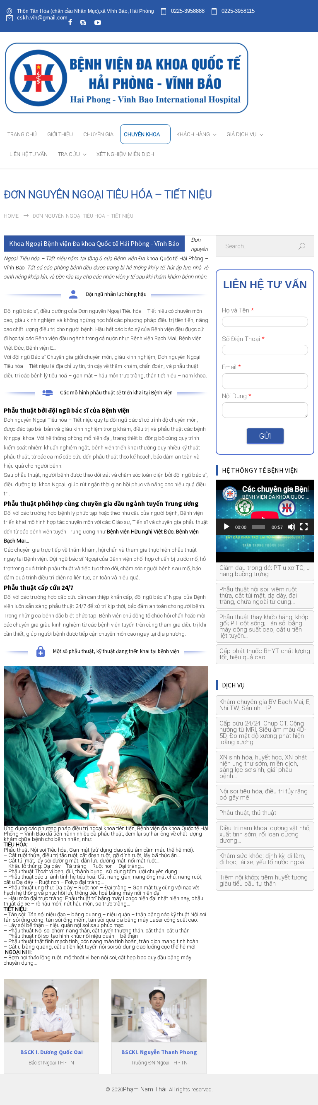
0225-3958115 (238, 11)
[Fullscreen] (304, 527)
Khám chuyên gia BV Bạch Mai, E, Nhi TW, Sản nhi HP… (265, 705)
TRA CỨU (69, 154)
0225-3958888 (188, 11)
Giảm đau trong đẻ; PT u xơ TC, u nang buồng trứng (264, 571)
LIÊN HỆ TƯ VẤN (29, 154)
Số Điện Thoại (243, 339)
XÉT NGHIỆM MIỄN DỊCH (125, 154)
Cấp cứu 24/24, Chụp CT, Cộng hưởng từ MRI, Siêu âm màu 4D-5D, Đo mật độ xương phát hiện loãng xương (262, 733)
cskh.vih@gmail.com (42, 18)
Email (231, 367)
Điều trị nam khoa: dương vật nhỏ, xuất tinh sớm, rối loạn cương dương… (265, 834)
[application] (265, 507)
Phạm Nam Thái (144, 1089)
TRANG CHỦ (22, 134)
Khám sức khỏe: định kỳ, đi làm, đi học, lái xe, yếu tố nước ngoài (262, 859)
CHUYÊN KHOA (142, 134)
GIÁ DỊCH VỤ (241, 134)
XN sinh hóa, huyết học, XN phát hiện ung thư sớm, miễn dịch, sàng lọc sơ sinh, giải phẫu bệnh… (263, 767)
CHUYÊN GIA (98, 134)
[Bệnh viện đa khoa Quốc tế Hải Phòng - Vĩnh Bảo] (159, 77)
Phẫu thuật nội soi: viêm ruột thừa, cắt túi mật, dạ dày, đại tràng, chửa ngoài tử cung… (258, 595)
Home (11, 216)
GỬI (265, 436)
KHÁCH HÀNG (193, 134)
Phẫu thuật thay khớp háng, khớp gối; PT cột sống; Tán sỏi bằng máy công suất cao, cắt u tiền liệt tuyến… (263, 626)
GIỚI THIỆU (60, 134)
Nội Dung (236, 396)
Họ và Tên (238, 310)
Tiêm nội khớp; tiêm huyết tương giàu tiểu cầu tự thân (263, 880)
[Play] (226, 527)
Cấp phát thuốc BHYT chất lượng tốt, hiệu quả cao (264, 654)
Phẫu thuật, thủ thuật (247, 813)
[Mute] (291, 527)
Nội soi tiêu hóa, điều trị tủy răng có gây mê (263, 794)
